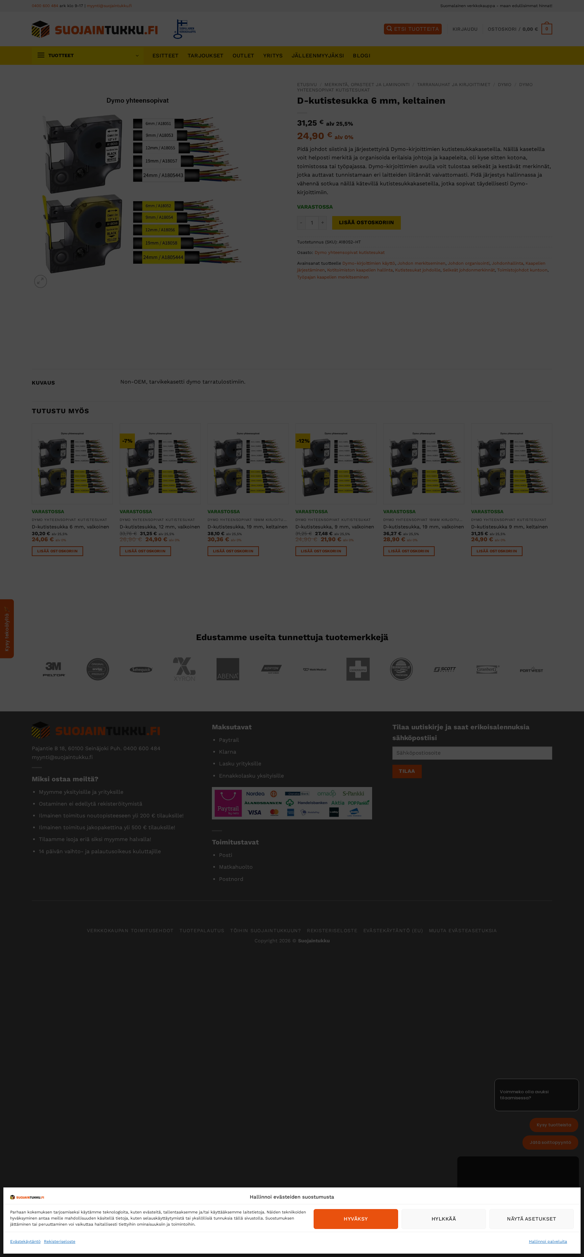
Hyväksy (356, 1219)
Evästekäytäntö (25, 1241)
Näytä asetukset (531, 1219)
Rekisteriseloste (59, 1241)
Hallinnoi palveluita (548, 1241)
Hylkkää (444, 1219)
